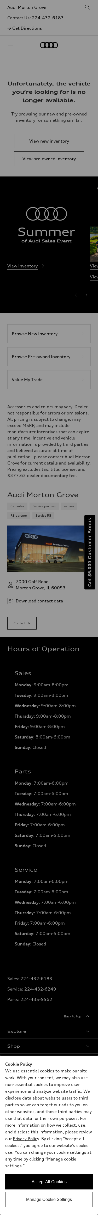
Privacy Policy (26, 1138)
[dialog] (49, 1135)
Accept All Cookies (49, 1182)
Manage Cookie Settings (49, 1199)
